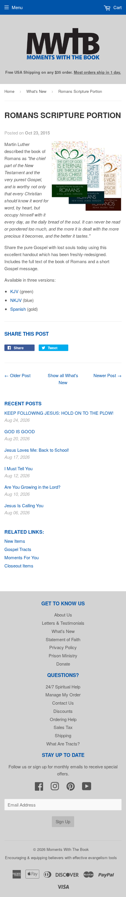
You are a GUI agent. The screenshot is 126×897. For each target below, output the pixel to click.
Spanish (18, 309)
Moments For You (21, 557)
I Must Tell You (18, 468)
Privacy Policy (63, 647)
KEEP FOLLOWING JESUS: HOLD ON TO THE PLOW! (58, 413)
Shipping (63, 735)
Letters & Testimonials (63, 623)
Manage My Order (63, 694)
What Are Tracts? (63, 743)
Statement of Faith (63, 639)
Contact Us (63, 703)
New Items (14, 541)
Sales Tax (63, 727)
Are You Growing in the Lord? (32, 487)
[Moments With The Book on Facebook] (39, 788)
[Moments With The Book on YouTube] (86, 788)
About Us (63, 615)
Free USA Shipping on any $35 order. (63, 72)
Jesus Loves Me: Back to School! (36, 450)
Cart (117, 7)
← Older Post (17, 375)
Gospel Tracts (17, 549)
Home (9, 91)
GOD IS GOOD (19, 431)
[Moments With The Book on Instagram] (54, 788)
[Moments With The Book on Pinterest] (70, 788)
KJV (14, 291)
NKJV (16, 300)
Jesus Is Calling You (23, 505)
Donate (63, 664)
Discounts (63, 711)
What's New (36, 91)
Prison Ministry (63, 655)
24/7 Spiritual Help (63, 686)
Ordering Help (63, 719)
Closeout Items (18, 565)
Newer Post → (107, 375)
